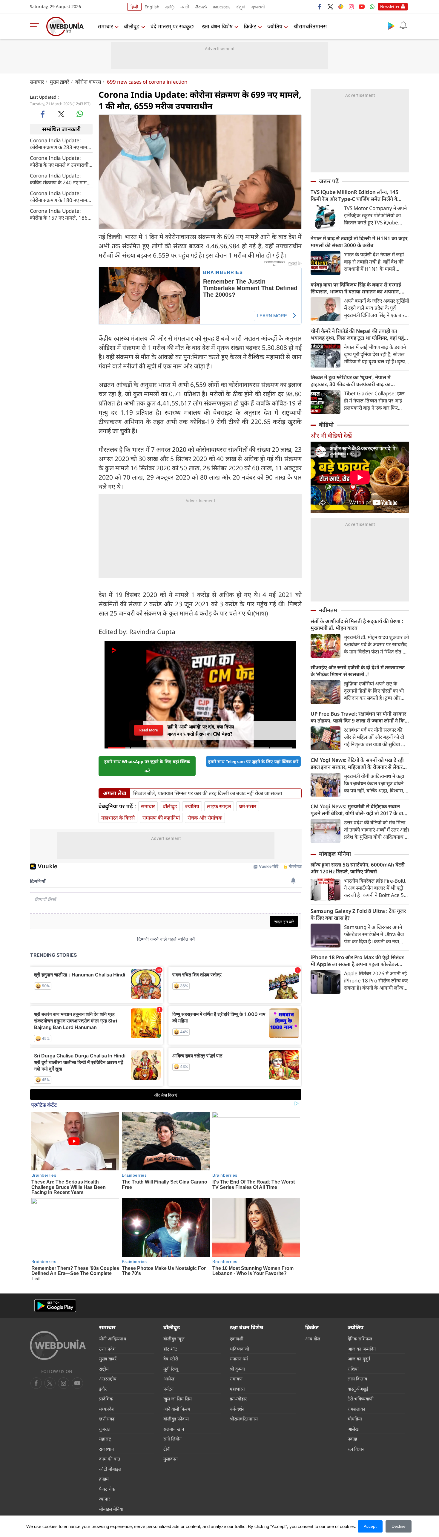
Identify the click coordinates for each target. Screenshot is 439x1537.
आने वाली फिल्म (176, 1409)
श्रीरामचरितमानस (310, 26)
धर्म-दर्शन (237, 1409)
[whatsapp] (79, 113)
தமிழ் (169, 7)
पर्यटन (168, 1389)
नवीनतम (328, 610)
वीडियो (326, 424)
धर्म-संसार (247, 806)
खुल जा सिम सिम (177, 1399)
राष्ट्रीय (104, 1369)
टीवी (167, 1449)
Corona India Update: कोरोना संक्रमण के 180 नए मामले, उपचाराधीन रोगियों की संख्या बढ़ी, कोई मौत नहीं (61, 196)
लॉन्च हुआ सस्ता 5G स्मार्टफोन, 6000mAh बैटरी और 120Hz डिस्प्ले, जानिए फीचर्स (358, 868)
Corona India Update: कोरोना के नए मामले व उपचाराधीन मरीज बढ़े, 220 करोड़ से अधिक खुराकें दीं (60, 161)
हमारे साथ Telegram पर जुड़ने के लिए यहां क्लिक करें (253, 761)
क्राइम (104, 1479)
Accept (370, 1526)
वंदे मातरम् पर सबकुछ (172, 26)
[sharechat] (340, 6)
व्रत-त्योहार (238, 1399)
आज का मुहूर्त (359, 1359)
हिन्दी (134, 7)
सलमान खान (173, 1429)
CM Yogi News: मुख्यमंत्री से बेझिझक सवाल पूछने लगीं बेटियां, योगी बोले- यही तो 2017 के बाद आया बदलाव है (358, 810)
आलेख (168, 1379)
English (152, 7)
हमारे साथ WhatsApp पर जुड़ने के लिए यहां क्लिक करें (147, 766)
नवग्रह (352, 1439)
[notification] (403, 26)
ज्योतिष (274, 26)
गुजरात (104, 1429)
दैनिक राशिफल (360, 1339)
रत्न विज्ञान (356, 1449)
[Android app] (55, 1305)
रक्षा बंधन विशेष (217, 26)
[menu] (36, 26)
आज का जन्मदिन (362, 1349)
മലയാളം (221, 7)
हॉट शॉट (170, 1349)
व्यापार (104, 1499)
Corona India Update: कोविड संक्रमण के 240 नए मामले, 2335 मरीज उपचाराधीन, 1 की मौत (61, 179)
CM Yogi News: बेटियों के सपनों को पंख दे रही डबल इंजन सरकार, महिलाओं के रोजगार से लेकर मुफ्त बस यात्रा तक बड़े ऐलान (357, 763)
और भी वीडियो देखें (331, 435)
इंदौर (103, 1389)
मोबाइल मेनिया (335, 854)
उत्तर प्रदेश (107, 1349)
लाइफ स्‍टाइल (219, 806)
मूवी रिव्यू (170, 1369)
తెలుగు (201, 7)
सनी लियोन (172, 1439)
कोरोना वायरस (88, 81)
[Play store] (391, 26)
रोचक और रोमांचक (205, 817)
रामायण (236, 1379)
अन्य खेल (312, 1339)
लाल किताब (357, 1379)
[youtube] (361, 6)
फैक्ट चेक (107, 1489)
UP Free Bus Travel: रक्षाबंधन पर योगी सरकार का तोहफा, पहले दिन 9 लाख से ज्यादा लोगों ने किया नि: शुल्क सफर (360, 717)
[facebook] (319, 6)
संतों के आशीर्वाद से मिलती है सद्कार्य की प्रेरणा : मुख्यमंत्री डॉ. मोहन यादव (357, 624)
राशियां (353, 1369)
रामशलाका (356, 1409)
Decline (399, 1526)
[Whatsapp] (372, 6)
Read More (148, 730)
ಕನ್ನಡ (240, 7)
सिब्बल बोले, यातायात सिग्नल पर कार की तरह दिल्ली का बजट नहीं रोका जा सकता (207, 793)
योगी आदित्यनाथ (112, 1339)
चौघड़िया (355, 1419)
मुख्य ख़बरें (59, 81)
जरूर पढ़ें (329, 181)
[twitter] (330, 6)
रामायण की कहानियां (161, 817)
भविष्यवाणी (239, 1349)
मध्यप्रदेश (106, 1409)
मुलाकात (170, 1459)
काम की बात (109, 1459)
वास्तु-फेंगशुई (358, 1389)
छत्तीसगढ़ (106, 1419)
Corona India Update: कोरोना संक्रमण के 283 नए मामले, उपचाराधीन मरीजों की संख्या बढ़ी (61, 143)
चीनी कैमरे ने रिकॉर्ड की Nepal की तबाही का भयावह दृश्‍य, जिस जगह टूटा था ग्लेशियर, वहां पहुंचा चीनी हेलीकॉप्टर (360, 334)
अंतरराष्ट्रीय (107, 1379)
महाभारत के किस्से (118, 817)
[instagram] (351, 6)
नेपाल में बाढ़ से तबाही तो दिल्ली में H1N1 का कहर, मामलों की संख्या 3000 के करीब (360, 242)
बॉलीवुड (131, 26)
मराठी (184, 7)
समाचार (105, 26)
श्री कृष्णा (237, 1369)
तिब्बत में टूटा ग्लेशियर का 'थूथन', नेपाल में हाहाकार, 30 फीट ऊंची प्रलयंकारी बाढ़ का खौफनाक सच (351, 381)
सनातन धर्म (239, 1359)
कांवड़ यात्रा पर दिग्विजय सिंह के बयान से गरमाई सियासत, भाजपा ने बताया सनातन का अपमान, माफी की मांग (356, 288)
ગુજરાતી (258, 7)
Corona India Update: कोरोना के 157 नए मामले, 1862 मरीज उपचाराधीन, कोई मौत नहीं (60, 214)
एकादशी (236, 1339)
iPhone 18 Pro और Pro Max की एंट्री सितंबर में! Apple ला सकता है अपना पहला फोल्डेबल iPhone (357, 960)
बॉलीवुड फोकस (176, 1419)
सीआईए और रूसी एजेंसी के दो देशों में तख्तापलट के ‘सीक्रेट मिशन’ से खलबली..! (358, 671)
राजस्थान (106, 1449)
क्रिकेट (250, 26)
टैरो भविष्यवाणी (361, 1399)
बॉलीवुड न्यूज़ (174, 1339)
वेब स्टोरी (170, 1359)
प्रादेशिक (106, 1399)
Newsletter (390, 6)
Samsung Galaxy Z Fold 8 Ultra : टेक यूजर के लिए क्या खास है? (358, 914)
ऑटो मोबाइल (110, 1469)
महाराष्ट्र (105, 1439)
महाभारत (237, 1389)
